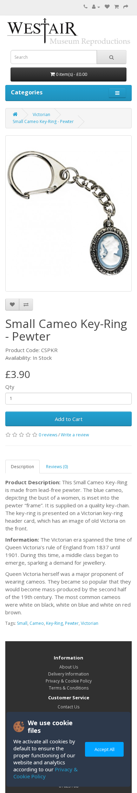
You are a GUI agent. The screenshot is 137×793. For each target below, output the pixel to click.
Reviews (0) (57, 467)
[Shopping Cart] (116, 7)
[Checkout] (125, 7)
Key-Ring (54, 623)
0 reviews (48, 435)
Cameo (37, 623)
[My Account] (96, 7)
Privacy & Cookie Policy (45, 773)
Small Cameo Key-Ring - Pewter (43, 121)
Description (22, 467)
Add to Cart (69, 418)
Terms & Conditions (69, 688)
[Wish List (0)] (107, 7)
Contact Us (68, 707)
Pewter (72, 623)
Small (22, 623)
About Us (68, 667)
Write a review (75, 435)
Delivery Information (68, 674)
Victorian (41, 114)
